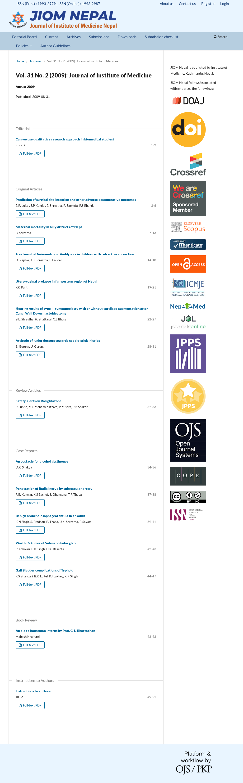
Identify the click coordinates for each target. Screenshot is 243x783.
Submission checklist (161, 36)
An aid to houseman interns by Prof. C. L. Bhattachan (55, 631)
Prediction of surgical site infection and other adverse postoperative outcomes (76, 200)
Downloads (127, 36)
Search (222, 37)
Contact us (187, 3)
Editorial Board (24, 36)
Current (51, 36)
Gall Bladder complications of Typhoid (44, 570)
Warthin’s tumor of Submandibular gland (46, 543)
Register (208, 3)
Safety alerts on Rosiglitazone (38, 401)
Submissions (99, 36)
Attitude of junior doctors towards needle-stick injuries (58, 340)
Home (20, 61)
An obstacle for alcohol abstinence (42, 461)
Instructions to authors (33, 691)
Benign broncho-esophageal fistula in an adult (50, 516)
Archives (73, 36)
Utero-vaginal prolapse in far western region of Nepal (56, 281)
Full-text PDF (31, 153)
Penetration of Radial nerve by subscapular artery (54, 488)
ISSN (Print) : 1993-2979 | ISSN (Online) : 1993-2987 (58, 3)
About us (166, 3)
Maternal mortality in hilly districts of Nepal (50, 227)
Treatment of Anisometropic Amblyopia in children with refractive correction (75, 254)
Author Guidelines (55, 45)
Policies (22, 45)
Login (224, 3)
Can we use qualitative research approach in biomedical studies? (65, 139)
